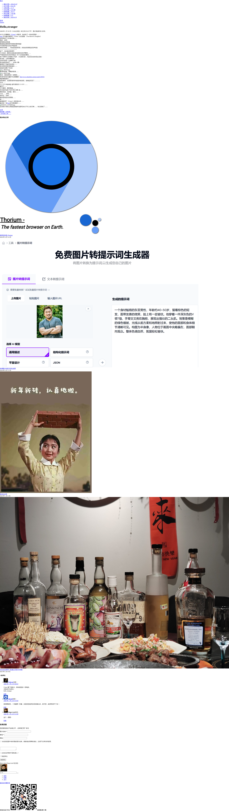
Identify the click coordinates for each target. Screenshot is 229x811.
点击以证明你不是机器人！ (10, 753)
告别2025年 (3, 494)
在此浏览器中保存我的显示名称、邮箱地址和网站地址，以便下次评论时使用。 (27, 741)
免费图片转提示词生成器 (8, 368)
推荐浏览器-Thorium (6, 235)
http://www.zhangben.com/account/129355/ (32, 77)
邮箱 (2, 735)
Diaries (2, 22)
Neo (1, 36)
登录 (1, 20)
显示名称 (3, 731)
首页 (5, 776)
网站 (1, 738)
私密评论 (5, 756)
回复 (5, 694)
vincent (10, 699)
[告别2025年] (46, 492)
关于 (5, 779)
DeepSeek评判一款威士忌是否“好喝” (11, 669)
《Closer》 (13, 34)
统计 (8, 9)
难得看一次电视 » (5, 112)
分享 (1, 110)
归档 (5, 777)
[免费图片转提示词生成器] (99, 367)
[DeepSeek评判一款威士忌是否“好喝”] (114, 668)
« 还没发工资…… (5, 113)
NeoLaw (10, 682)
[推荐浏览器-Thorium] (51, 233)
